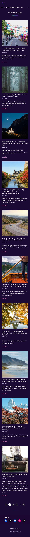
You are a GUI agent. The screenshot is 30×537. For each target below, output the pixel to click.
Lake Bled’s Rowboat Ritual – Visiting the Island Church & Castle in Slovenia (14, 285)
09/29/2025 (4, 195)
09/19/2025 (4, 383)
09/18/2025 (4, 431)
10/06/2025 (4, 52)
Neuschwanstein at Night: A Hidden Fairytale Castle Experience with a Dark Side (15, 143)
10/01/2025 (4, 98)
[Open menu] (28, 7)
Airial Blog (17, 528)
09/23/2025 (4, 288)
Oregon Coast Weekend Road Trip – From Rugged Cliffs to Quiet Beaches (14, 380)
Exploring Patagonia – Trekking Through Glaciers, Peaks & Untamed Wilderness (14, 428)
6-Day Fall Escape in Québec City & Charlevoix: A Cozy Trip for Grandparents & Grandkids (14, 191)
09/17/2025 (4, 478)
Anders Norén (17, 531)
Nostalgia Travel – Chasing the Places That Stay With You (14, 475)
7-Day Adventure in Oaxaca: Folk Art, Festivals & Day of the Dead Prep (14, 49)
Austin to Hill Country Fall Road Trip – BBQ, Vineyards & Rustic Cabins (14, 239)
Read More (4, 62)
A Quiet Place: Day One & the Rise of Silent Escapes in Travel (14, 96)
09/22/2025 (4, 337)
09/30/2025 (4, 147)
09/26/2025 (4, 242)
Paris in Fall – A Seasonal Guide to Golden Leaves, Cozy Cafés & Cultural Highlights (14, 333)
